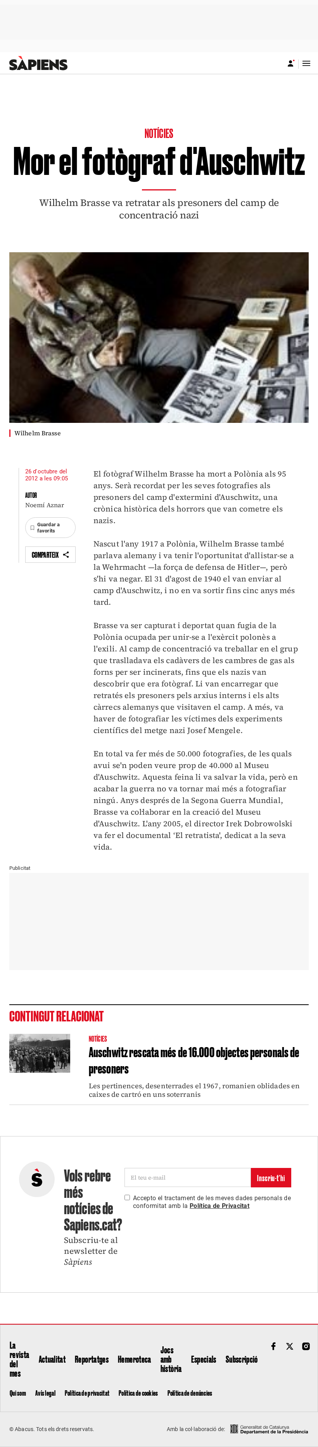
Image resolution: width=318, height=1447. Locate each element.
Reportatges (92, 1359)
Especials (203, 1359)
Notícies (159, 133)
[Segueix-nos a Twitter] (290, 1346)
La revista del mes (19, 1359)
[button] (50, 527)
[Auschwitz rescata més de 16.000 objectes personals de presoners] (39, 1053)
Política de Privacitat (219, 1206)
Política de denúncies (190, 1392)
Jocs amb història (171, 1359)
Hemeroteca (134, 1359)
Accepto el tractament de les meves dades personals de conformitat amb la (212, 1202)
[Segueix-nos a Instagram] (306, 1346)
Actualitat (52, 1359)
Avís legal (45, 1392)
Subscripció (242, 1359)
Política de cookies (138, 1392)
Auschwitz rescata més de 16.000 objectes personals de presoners (194, 1059)
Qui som (18, 1392)
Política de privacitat (87, 1392)
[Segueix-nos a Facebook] (273, 1346)
